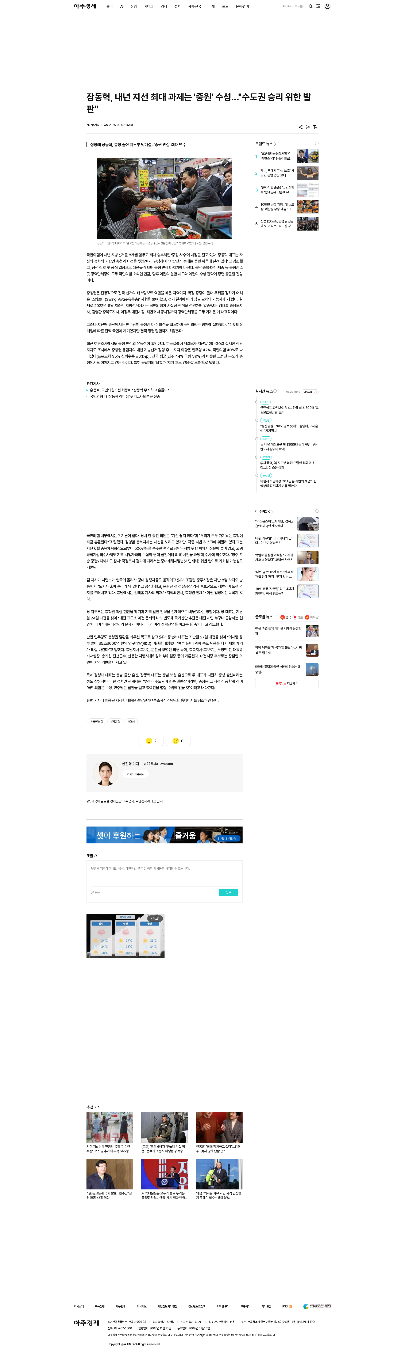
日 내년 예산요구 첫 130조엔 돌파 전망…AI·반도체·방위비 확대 (288, 447)
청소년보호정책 (196, 1306)
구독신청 (99, 1306)
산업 (134, 6)
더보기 (275, 685)
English (287, 6)
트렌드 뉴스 (264, 143)
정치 (177, 6)
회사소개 (79, 1306)
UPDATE (308, 392)
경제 (164, 6)
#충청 (131, 722)
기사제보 (141, 1306)
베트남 (314, 617)
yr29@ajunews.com (158, 764)
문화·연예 (242, 6)
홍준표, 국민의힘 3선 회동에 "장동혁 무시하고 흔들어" (129, 390)
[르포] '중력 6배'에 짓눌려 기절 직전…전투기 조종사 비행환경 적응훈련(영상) (163, 1149)
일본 (301, 617)
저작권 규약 (223, 1306)
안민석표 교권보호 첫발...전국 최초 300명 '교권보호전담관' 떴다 (289, 410)
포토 (225, 6)
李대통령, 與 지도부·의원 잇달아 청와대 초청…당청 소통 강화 (287, 465)
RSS (285, 1306)
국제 (212, 6)
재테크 (149, 6)
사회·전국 (194, 6)
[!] (317, 143)
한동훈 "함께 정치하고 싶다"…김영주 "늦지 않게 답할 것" (218, 1149)
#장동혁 (115, 722)
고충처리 (245, 1306)
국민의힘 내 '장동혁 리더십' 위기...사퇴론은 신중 (125, 396)
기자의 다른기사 (135, 774)
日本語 (299, 6)
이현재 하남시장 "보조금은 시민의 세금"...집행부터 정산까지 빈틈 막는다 (288, 483)
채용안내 (121, 1306)
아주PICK (262, 511)
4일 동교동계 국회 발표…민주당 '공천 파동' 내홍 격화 (109, 1195)
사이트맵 (266, 1306)
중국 (110, 6)
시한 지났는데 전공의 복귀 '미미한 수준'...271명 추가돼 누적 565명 (108, 1149)
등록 (229, 892)
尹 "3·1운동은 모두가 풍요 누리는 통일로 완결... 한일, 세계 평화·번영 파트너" (163, 1195)
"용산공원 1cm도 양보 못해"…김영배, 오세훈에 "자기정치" (289, 428)
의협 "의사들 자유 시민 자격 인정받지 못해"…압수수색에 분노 (218, 1195)
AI (121, 6)
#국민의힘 (97, 722)
